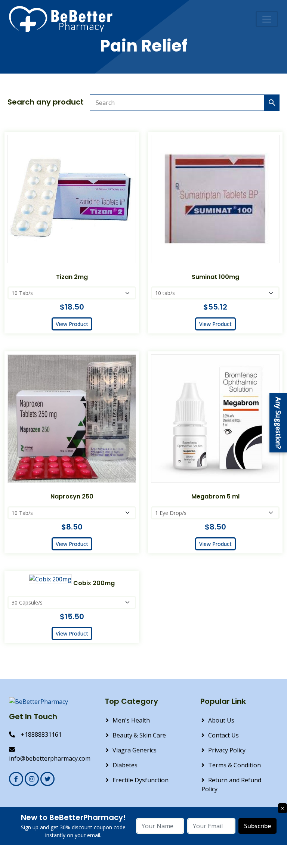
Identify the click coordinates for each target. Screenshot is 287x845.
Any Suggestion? (278, 422)
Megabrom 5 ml (215, 496)
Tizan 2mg (72, 276)
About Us (221, 720)
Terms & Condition (234, 765)
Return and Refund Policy (231, 784)
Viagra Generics (134, 750)
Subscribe (257, 826)
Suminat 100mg (215, 276)
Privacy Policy (227, 750)
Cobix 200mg (94, 583)
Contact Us (223, 735)
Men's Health (131, 720)
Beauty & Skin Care (139, 735)
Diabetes (125, 765)
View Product (72, 323)
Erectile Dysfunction (140, 780)
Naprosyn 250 (71, 496)
